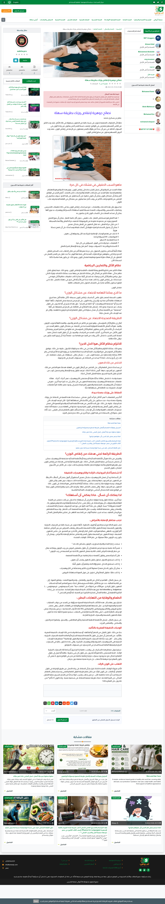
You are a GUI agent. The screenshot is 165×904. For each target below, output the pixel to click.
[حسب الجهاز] (9, 2)
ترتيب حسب (83, 710)
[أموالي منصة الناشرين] (159, 11)
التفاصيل (117, 791)
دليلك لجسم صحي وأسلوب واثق (17, 191)
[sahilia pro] (22, 41)
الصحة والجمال (109, 29)
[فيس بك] (162, 2)
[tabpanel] (143, 57)
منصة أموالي (158, 20)
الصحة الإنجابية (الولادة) (112, 20)
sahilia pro (22, 51)
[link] (21, 54)
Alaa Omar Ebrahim (10, 227)
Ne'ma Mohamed (10, 772)
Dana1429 (8, 128)
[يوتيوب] (154, 2)
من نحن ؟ (64, 860)
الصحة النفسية (97, 20)
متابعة (25, 60)
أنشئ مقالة (34, 20)
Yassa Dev (8, 94)
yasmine (7, 212)
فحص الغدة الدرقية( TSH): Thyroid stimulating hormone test (16, 153)
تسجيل (49, 720)
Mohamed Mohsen (118, 772)
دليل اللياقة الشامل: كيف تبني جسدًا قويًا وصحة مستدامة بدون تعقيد (98, 448)
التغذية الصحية (60, 20)
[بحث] (3, 20)
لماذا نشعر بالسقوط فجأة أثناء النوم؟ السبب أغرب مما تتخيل (17, 88)
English (16, 2)
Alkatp (114, 823)
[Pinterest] (52, 703)
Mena (6, 197)
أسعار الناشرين (89, 864)
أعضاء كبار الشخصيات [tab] (134, 31)
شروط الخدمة (89, 860)
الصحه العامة (127, 20)
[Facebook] (75, 703)
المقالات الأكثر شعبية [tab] (13, 81)
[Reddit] (68, 703)
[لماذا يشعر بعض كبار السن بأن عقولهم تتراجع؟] (136, 810)
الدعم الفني (117, 864)
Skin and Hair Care (114, 423)
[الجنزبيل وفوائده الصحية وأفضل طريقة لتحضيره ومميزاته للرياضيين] (82, 759)
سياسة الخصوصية (87, 2)
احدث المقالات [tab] (31, 81)
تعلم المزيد (44, 901)
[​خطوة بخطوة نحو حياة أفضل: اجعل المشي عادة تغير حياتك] (28, 759)
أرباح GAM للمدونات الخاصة (112, 868)
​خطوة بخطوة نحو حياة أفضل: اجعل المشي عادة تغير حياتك (101, 432)
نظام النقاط (64, 864)
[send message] (15, 60)
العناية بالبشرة (84, 20)
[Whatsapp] (49, 703)
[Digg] (60, 703)
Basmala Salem (9, 823)
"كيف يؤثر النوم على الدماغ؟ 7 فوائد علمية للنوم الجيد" (16, 137)
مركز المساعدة (99, 2)
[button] (45, 703)
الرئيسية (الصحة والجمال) (142, 20)
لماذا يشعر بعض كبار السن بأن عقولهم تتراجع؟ (105, 436)
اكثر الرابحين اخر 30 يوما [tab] (152, 31)
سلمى (60, 823)
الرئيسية (119, 29)
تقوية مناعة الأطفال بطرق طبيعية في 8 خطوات (16, 206)
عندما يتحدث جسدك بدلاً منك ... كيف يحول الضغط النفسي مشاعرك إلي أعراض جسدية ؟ (16, 121)
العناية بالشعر (72, 20)
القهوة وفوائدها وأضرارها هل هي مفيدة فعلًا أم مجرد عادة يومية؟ (16, 169)
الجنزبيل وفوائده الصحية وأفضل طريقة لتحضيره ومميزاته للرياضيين (98, 427)
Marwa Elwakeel (9, 160)
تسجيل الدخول (62, 720)
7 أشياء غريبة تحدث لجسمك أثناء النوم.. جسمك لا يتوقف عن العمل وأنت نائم (16, 104)
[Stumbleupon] (64, 703)
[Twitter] (72, 703)
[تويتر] (158, 2)
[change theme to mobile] (4, 2)
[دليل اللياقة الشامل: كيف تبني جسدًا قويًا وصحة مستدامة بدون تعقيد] (28, 810)
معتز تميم (7, 143)
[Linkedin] (56, 703)
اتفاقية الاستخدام (74, 2)
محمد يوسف (62, 772)
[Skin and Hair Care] (136, 759)
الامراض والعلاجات (46, 20)
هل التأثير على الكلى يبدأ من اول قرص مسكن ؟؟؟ (17, 221)
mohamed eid (8, 175)
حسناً (36, 901)
